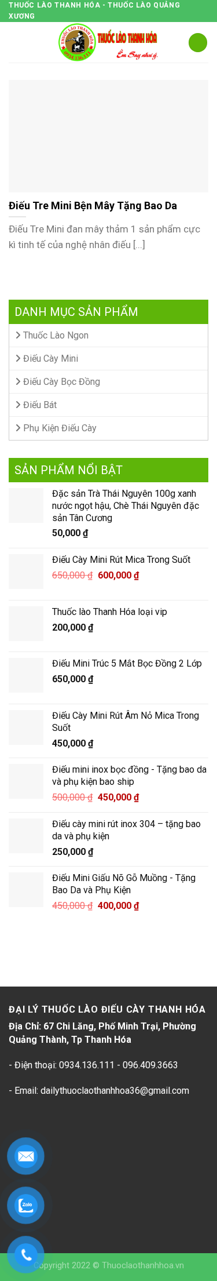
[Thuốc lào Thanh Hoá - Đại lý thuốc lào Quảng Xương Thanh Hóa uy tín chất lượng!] (109, 42)
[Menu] (16, 42)
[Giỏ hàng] (198, 42)
